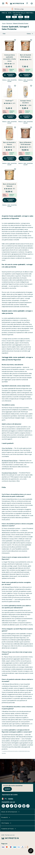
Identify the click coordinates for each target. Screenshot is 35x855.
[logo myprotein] (17, 3)
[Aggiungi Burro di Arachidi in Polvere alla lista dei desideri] (15, 127)
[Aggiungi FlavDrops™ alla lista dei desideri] (15, 85)
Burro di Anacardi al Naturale (9, 185)
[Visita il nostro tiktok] (11, 806)
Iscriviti (7, 789)
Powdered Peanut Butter (9, 473)
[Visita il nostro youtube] (15, 806)
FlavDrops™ (9, 100)
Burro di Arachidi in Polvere (9, 143)
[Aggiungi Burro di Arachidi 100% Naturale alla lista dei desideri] (31, 40)
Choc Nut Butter (7, 448)
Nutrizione (9, 23)
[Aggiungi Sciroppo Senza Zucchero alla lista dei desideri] (31, 85)
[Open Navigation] (3, 3)
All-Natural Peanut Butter (9, 460)
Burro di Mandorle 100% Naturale (25, 143)
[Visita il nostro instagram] (3, 806)
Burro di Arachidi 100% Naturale (25, 56)
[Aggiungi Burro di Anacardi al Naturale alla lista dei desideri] (15, 169)
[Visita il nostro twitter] (19, 806)
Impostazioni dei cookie (10, 794)
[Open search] (7, 3)
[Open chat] (28, 806)
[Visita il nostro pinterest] (23, 806)
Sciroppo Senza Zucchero (25, 101)
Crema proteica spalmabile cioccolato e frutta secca (9, 58)
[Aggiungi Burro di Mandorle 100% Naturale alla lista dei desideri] (31, 127)
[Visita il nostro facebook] (7, 806)
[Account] (27, 3)
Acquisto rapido (10, 75)
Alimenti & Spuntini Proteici (20, 23)
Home (3, 23)
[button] (30, 850)
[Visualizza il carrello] (31, 3)
